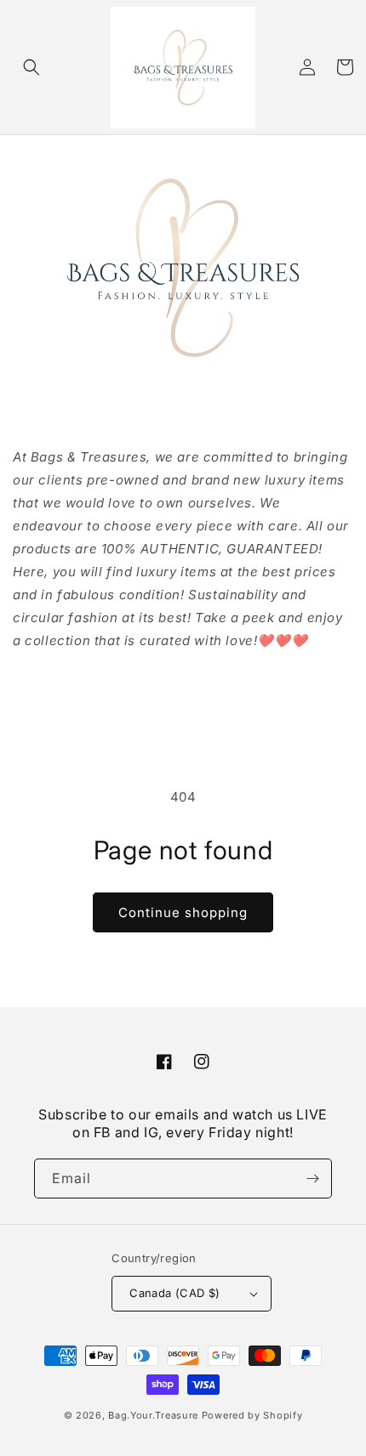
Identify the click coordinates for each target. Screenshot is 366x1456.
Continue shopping (183, 912)
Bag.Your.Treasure (153, 1415)
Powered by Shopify (252, 1415)
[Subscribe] (312, 1178)
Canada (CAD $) (174, 1293)
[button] (31, 67)
